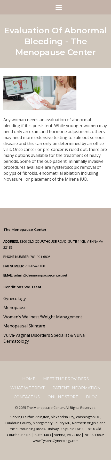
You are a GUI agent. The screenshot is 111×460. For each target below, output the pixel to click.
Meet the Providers (66, 378)
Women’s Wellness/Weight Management (42, 317)
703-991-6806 (40, 256)
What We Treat (27, 387)
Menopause (15, 307)
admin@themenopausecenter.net (40, 275)
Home (28, 378)
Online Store (62, 396)
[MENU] (55, 7)
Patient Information (76, 387)
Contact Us (27, 396)
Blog (92, 396)
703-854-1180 (35, 266)
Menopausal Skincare (24, 326)
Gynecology (14, 298)
